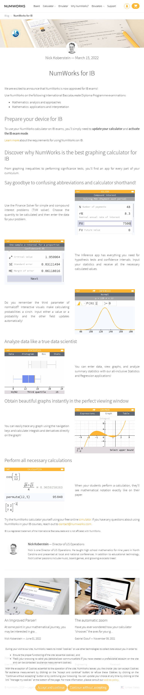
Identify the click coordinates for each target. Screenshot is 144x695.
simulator (85, 519)
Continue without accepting (88, 687)
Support (111, 6)
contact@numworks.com (75, 524)
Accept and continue (51, 687)
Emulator (63, 6)
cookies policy (111, 679)
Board (37, 6)
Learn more (11, 140)
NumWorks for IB (23, 16)
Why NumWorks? (80, 6)
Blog (6, 15)
